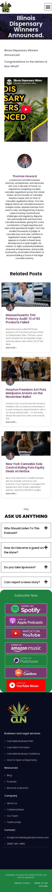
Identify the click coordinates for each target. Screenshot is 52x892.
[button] (26, 530)
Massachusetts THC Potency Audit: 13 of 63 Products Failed (23, 318)
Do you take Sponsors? (20, 567)
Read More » (11, 348)
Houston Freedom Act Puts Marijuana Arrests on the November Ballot (26, 393)
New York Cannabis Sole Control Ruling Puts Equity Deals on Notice (25, 467)
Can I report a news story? (22, 582)
